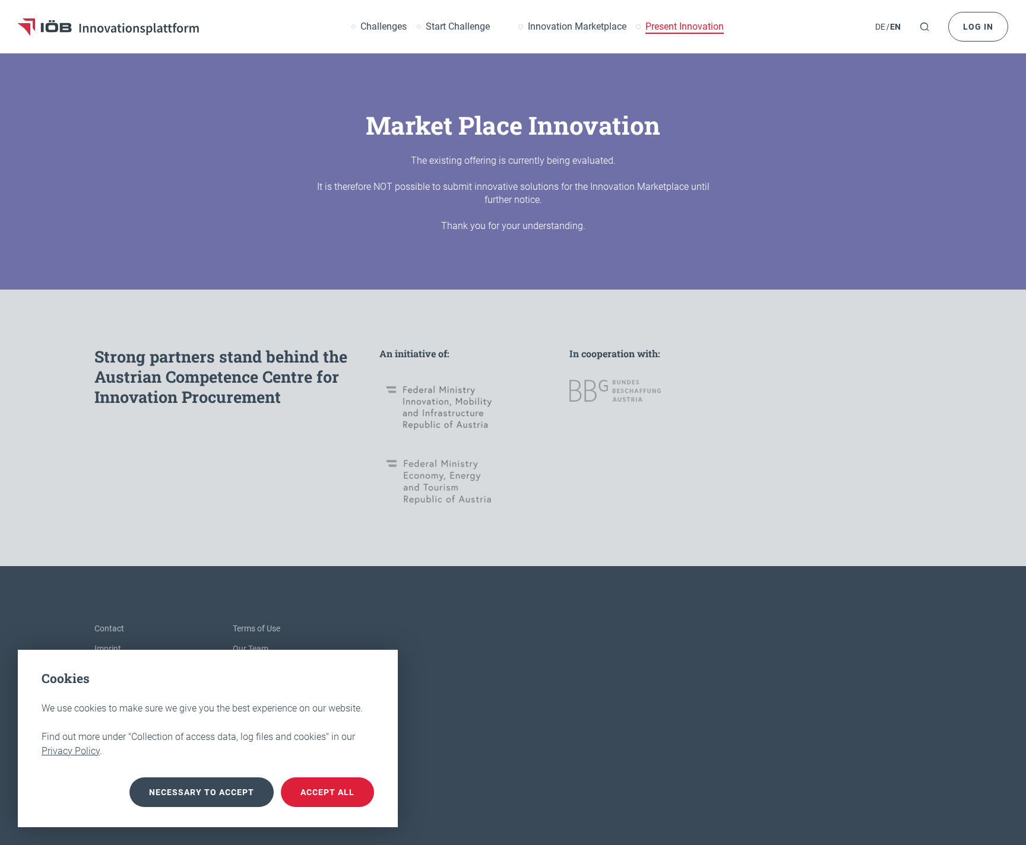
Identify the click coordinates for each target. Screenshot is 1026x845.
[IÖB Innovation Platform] (108, 27)
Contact (109, 628)
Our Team (250, 648)
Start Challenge (458, 26)
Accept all (327, 792)
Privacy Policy (71, 751)
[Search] (924, 26)
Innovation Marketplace (577, 26)
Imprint (107, 648)
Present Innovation (684, 26)
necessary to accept (201, 792)
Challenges (383, 26)
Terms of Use (256, 628)
